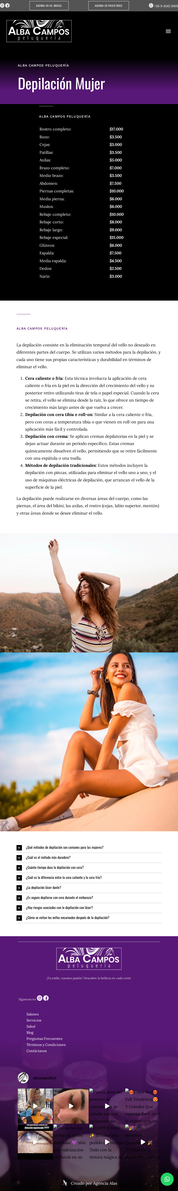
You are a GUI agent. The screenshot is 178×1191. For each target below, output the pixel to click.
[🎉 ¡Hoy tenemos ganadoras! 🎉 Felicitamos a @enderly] (142, 1142)
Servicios (33, 1020)
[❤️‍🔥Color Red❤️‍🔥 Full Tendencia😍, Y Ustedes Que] (142, 1106)
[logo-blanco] (39, 22)
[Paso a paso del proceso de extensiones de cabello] (106, 1106)
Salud (30, 1026)
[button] (89, 848)
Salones (32, 1014)
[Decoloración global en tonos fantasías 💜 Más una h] (71, 1142)
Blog (29, 1032)
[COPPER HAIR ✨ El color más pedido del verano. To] (106, 1142)
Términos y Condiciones (46, 1044)
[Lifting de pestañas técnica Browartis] (71, 1106)
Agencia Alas (105, 1183)
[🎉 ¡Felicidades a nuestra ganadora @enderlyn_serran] (35, 1106)
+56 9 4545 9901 (165, 6)
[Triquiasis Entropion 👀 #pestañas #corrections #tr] (35, 1142)
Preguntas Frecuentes (44, 1038)
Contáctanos (36, 1051)
